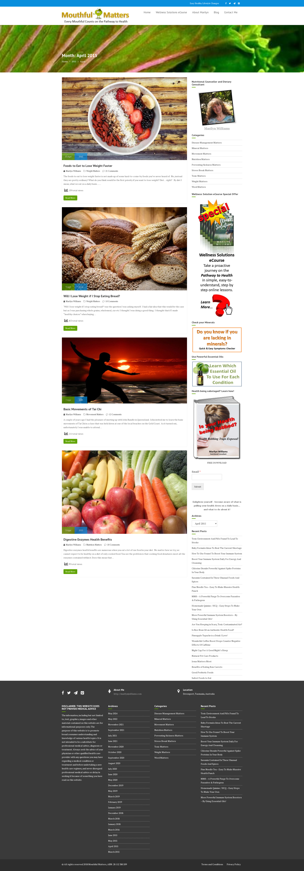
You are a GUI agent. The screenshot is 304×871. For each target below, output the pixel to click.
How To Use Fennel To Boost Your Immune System (217, 553)
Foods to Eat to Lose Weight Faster (87, 166)
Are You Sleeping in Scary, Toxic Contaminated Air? (217, 624)
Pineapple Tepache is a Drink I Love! (210, 635)
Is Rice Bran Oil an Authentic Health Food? (213, 629)
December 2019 (115, 785)
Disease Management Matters (207, 142)
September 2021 (116, 730)
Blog (216, 12)
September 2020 (116, 757)
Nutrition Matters (94, 544)
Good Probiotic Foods (202, 672)
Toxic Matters (199, 175)
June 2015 (112, 835)
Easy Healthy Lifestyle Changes (204, 3)
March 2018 (114, 818)
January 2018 (114, 824)
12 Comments (115, 414)
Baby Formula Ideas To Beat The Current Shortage (217, 547)
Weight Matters (93, 171)
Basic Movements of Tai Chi (82, 409)
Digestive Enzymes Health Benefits (87, 539)
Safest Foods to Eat (201, 677)
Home (147, 12)
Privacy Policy (234, 864)
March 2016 (114, 829)
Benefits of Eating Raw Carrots (207, 666)
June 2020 (112, 774)
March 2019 (114, 796)
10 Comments (111, 301)
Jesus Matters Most (202, 661)
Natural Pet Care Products (205, 655)
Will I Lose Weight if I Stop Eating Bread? (91, 296)
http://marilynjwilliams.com (128, 693)
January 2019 (114, 807)
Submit (197, 486)
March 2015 (114, 851)
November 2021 (116, 724)
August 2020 (114, 763)
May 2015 (112, 840)
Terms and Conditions (212, 864)
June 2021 (112, 741)
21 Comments (111, 171)
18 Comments (113, 544)
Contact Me (231, 12)
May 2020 (112, 779)
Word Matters (199, 186)
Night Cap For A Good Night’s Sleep (210, 650)
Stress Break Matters (202, 170)
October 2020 (114, 752)
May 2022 (112, 718)
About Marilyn (200, 12)
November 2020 (116, 746)
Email (196, 471)
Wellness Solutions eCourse (171, 12)
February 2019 (115, 801)
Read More (70, 197)
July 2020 (112, 768)
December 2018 (115, 813)
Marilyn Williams (73, 171)
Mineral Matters (200, 148)
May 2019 (112, 790)
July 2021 (112, 735)
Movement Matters (95, 414)
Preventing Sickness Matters (206, 164)
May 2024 (112, 713)
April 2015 (113, 846)
